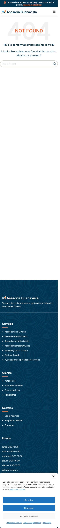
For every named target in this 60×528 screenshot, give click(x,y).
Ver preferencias (29, 516)
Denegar (29, 508)
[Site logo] (19, 11)
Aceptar (29, 500)
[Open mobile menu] (54, 11)
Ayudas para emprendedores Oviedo (22, 360)
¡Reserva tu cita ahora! (32, 5)
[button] (53, 476)
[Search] (54, 63)
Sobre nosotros (12, 416)
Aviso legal (47, 523)
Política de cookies (14, 523)
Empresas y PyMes (14, 385)
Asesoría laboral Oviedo (16, 336)
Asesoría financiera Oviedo (17, 346)
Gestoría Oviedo (12, 355)
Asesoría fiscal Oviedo (15, 332)
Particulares (10, 395)
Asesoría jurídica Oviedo (16, 350)
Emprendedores (12, 390)
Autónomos (10, 381)
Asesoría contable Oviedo (17, 341)
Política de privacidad (32, 523)
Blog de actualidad (14, 420)
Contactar (9, 425)
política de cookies (17, 490)
